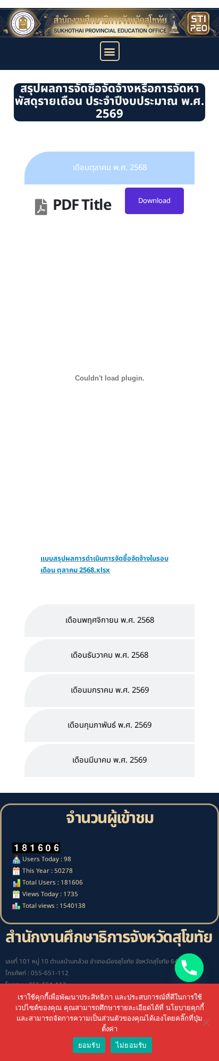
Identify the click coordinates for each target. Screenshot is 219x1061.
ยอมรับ (89, 1045)
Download (154, 201)
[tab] (109, 168)
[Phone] (189, 967)
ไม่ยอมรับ (131, 1045)
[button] (110, 51)
